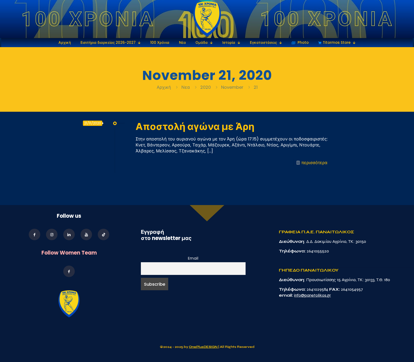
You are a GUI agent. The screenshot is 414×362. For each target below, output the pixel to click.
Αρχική (164, 87)
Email (193, 258)
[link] (207, 19)
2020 (205, 87)
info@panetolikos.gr (312, 295)
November (232, 87)
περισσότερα (314, 163)
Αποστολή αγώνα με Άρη (195, 126)
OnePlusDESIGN (203, 347)
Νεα (185, 87)
